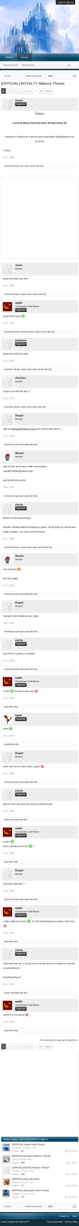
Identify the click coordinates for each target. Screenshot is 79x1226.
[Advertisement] (39, 217)
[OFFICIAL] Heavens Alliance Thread (31, 1156)
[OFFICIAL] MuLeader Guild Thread (30, 1190)
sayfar (23, 294)
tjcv (22, 166)
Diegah (19, 415)
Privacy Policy (71, 1222)
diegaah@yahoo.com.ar (24, 429)
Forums (24, 57)
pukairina (25, 332)
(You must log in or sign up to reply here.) (59, 1040)
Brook (17, 369)
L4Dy (14, 1159)
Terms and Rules (55, 1222)
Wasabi (19, 453)
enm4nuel (8, 166)
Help (74, 1216)
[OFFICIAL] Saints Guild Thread (28, 1144)
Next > (49, 91)
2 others (35, 294)
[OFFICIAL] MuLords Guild (25, 1179)
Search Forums (10, 65)
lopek (16, 166)
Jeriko (18, 265)
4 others (32, 166)
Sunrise (15, 1171)
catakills (16, 1194)
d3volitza (20, 378)
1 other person (40, 332)
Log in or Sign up (65, 2)
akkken (15, 1182)
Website (9, 57)
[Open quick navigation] (74, 75)
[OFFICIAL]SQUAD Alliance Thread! (30, 1167)
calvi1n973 (17, 1148)
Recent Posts (28, 65)
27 (41, 91)
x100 (34, 1148)
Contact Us (64, 1216)
